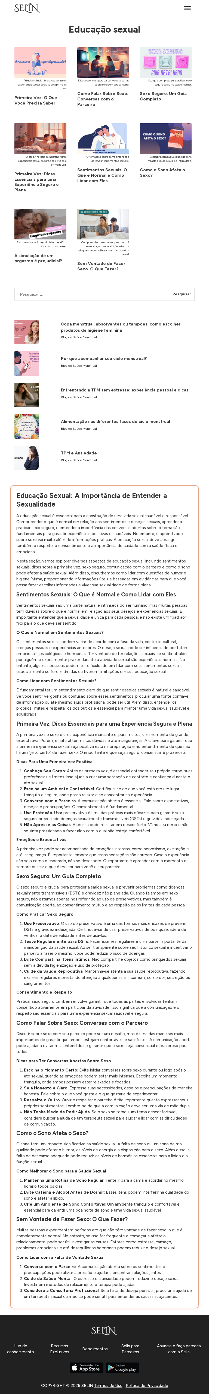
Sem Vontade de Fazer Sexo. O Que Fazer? (101, 266)
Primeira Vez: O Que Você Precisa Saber (35, 100)
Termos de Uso (108, 1385)
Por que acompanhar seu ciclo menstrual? (104, 358)
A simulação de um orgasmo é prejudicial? (38, 258)
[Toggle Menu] (187, 8)
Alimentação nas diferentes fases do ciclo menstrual (115, 421)
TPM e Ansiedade (79, 453)
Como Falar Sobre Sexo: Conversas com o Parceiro (102, 99)
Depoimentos (95, 1348)
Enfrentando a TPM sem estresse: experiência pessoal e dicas (125, 390)
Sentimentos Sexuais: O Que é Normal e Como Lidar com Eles (102, 175)
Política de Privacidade (147, 1385)
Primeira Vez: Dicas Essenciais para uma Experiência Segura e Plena (36, 181)
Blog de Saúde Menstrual (79, 337)
